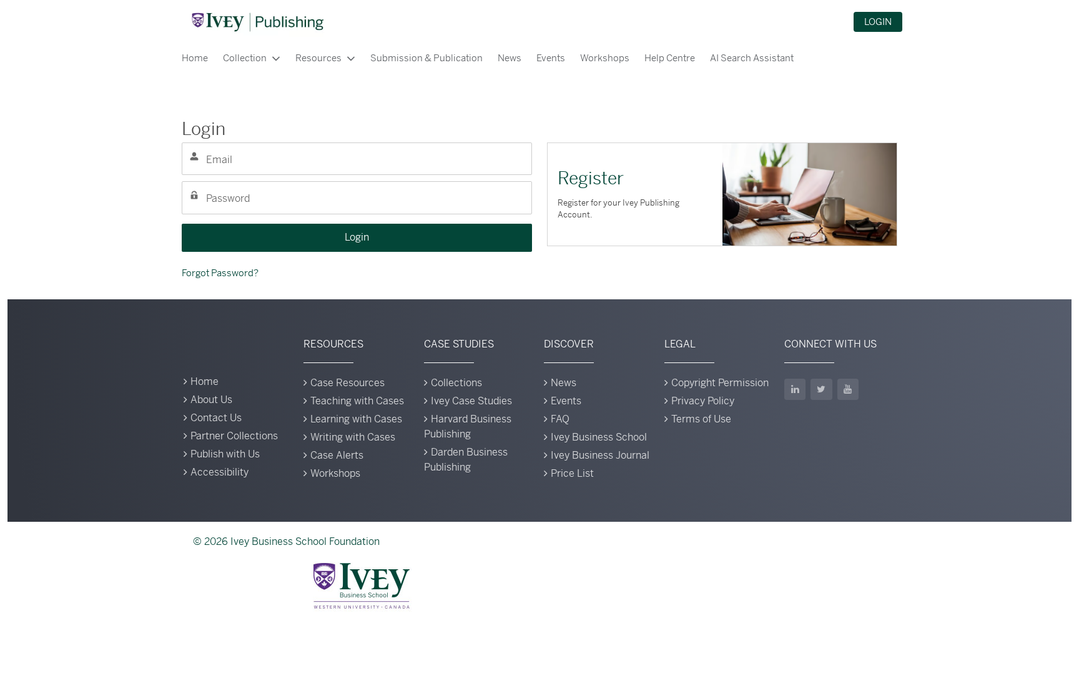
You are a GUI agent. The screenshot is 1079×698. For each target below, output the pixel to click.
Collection (245, 58)
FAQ (560, 419)
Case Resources (347, 382)
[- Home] (257, 22)
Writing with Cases (352, 437)
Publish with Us (225, 454)
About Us (211, 399)
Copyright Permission (720, 382)
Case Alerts (336, 455)
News (509, 58)
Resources (318, 58)
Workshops (604, 58)
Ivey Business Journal (600, 455)
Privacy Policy (702, 400)
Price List (572, 473)
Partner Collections (234, 435)
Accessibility (219, 472)
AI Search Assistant (752, 58)
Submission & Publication (426, 58)
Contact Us (216, 417)
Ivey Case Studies (471, 400)
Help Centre (669, 58)
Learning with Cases (356, 419)
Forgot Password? (220, 273)
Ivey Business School (599, 437)
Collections (456, 382)
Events (550, 58)
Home (195, 58)
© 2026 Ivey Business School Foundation (286, 541)
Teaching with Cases (357, 400)
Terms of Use (701, 419)
